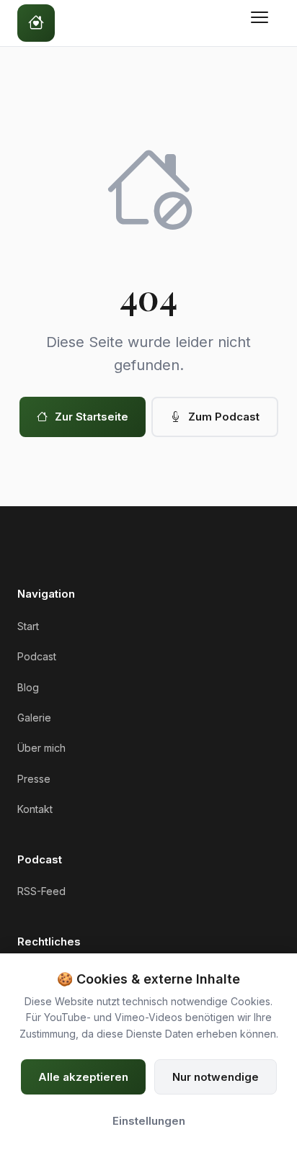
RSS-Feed (41, 891)
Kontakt (35, 809)
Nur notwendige (215, 1077)
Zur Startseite (91, 416)
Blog (28, 687)
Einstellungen (148, 1121)
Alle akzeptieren (83, 1077)
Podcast (36, 656)
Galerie (34, 717)
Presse (33, 779)
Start (28, 626)
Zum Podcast (224, 416)
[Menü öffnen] (262, 23)
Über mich (41, 748)
